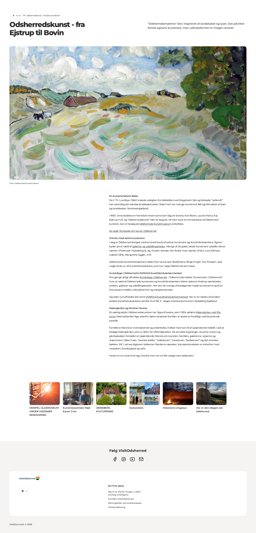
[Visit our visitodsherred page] (114, 459)
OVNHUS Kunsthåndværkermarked (167, 297)
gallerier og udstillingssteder (148, 246)
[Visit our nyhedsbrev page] (141, 459)
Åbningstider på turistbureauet (125, 503)
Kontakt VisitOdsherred (121, 499)
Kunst (18, 15)
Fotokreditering (116, 507)
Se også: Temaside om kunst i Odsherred (132, 231)
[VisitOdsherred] (29, 478)
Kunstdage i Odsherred (153, 277)
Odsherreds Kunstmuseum (155, 224)
